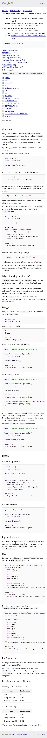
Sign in (42, 3)
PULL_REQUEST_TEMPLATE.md (16, 114)
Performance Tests (9, 668)
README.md (6, 53)
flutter (5, 10)
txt (38, 734)
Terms (25, 735)
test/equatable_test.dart (10, 67)
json (43, 734)
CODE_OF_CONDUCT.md (14, 103)
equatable (27, 10)
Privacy (19, 735)
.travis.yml (8, 96)
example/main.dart (8, 55)
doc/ (6, 80)
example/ (8, 83)
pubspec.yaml (7, 65)
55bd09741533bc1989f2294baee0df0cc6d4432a (28, 33)
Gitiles (13, 735)
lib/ (6, 85)
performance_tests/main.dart (12, 62)
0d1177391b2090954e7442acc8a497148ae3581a (28, 36)
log (13, 21)
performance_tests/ (12, 88)
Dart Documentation (14, 203)
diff (14, 38)
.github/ (7, 78)
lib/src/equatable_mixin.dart (11, 60)
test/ (6, 91)
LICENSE (8, 109)
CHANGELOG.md (8, 50)
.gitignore (8, 93)
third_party (15, 10)
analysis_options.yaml (12, 98)
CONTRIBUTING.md (12, 106)
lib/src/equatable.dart (9, 58)
